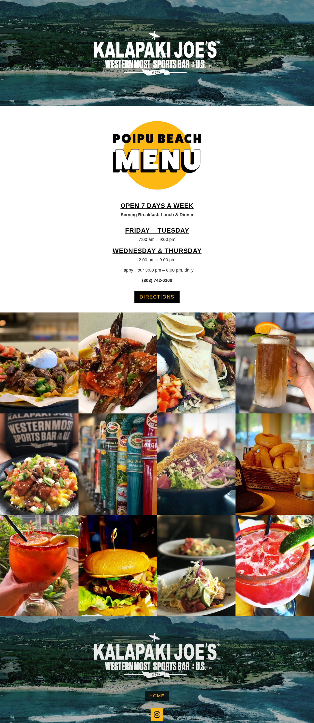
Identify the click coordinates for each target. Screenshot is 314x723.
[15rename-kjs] (117, 513)
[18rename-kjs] (275, 412)
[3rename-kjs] (117, 412)
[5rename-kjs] (196, 615)
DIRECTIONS (157, 296)
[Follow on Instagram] (157, 714)
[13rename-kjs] (39, 412)
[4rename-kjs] (196, 513)
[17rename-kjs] (196, 412)
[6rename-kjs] (275, 615)
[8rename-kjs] (117, 615)
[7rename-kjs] (39, 513)
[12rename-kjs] (275, 513)
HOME (157, 695)
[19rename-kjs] (39, 615)
